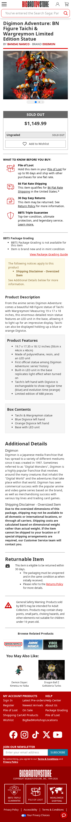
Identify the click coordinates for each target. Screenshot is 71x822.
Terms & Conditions (48, 758)
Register (8, 705)
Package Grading (56, 710)
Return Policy (26, 206)
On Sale (27, 710)
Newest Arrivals (32, 705)
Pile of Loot (54, 169)
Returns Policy (54, 584)
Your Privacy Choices (38, 815)
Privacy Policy (10, 761)
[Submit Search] (66, 13)
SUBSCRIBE (57, 752)
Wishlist (8, 720)
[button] (35, 144)
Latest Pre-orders (33, 700)
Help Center (53, 700)
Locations (51, 720)
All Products (30, 715)
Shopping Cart (12, 715)
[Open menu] (4, 4)
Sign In (8, 700)
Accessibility (30, 809)
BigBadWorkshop (33, 720)
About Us (51, 705)
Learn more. (26, 224)
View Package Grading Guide (49, 254)
